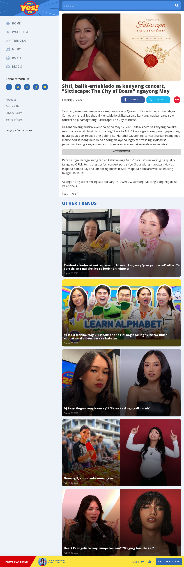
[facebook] (160, 16)
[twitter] (168, 16)
